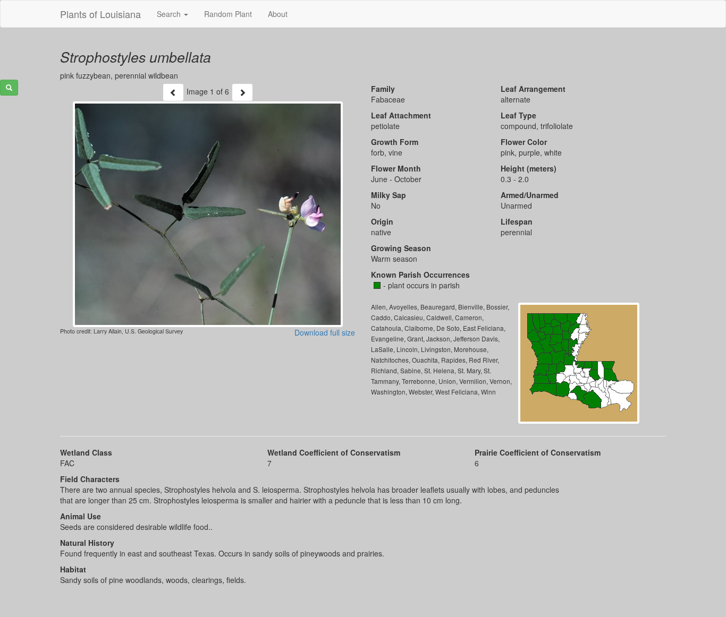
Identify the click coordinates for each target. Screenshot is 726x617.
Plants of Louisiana (100, 14)
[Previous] (173, 92)
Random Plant (228, 13)
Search (170, 13)
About (278, 13)
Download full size (324, 332)
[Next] (242, 92)
